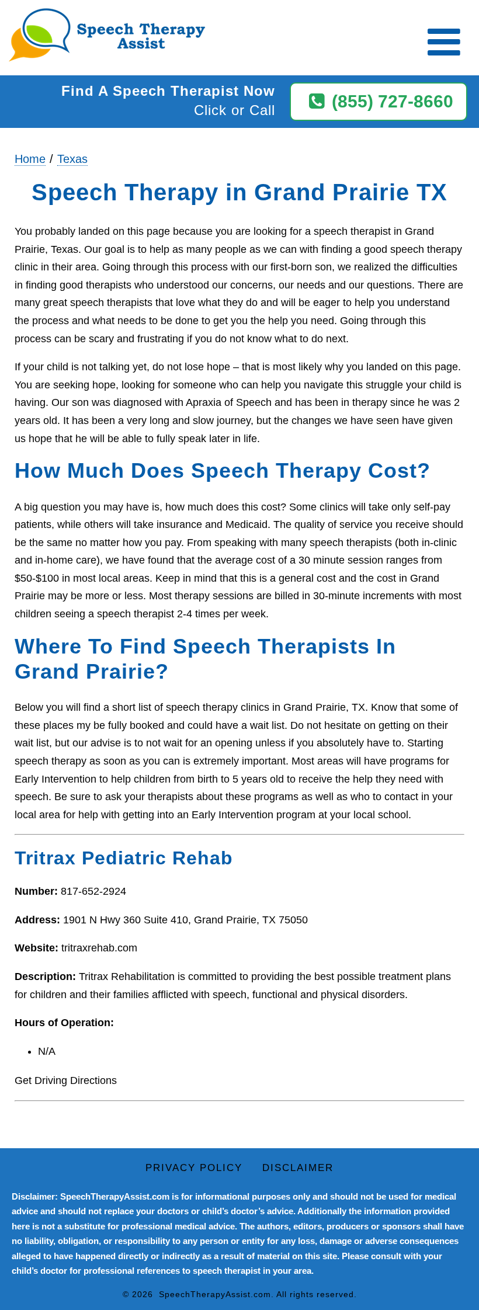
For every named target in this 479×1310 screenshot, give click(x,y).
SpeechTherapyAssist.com (215, 1294)
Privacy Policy (193, 1167)
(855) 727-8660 (392, 101)
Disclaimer (298, 1167)
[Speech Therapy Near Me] (104, 36)
